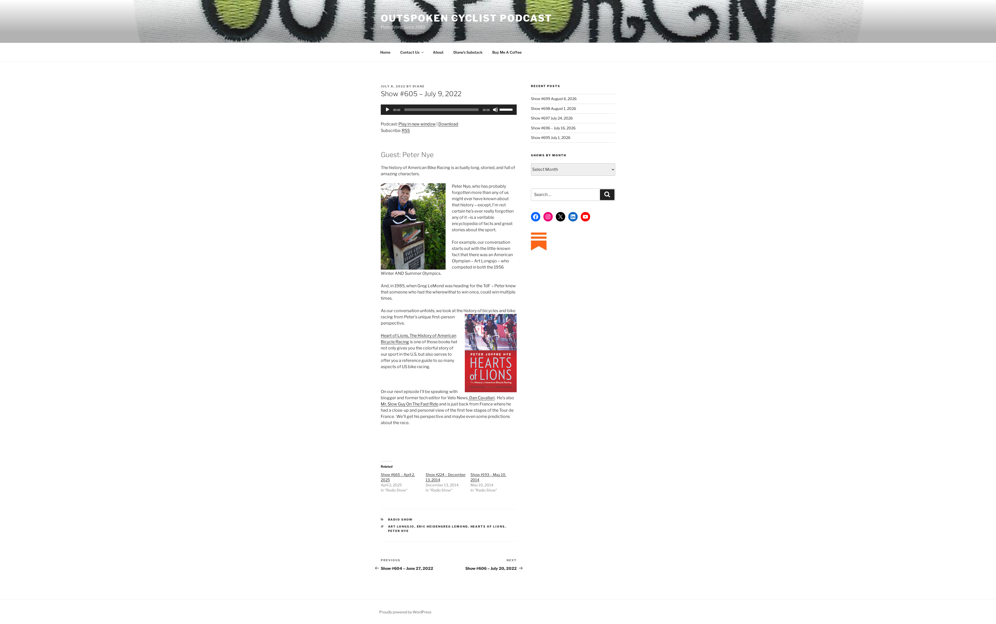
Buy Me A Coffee (507, 52)
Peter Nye (398, 531)
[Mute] (495, 109)
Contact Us (409, 52)
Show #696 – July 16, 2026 (553, 128)
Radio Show (400, 519)
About (438, 52)
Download (448, 124)
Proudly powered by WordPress (405, 612)
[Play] (387, 109)
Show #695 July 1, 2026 (550, 137)
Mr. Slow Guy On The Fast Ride (409, 404)
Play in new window (417, 124)
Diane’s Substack (467, 52)
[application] (449, 109)
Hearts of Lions (488, 526)
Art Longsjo (401, 526)
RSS (406, 130)
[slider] (507, 109)
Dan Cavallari (481, 397)
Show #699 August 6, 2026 (554, 98)
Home (385, 52)
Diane (419, 86)
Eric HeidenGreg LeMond (442, 526)
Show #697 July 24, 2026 (552, 118)
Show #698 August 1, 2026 (553, 108)
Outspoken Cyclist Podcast (466, 18)
